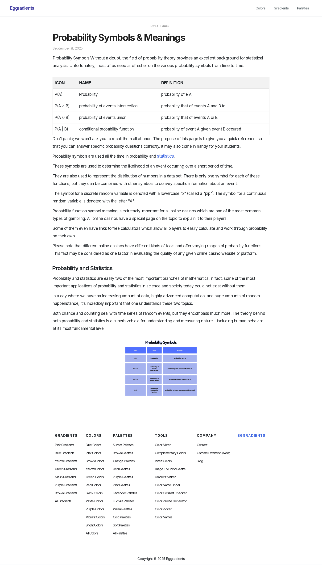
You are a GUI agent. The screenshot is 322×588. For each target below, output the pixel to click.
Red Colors (93, 485)
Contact (202, 445)
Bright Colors (94, 525)
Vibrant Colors (95, 517)
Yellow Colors (95, 469)
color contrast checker (170, 493)
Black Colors (94, 493)
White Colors (94, 501)
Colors (260, 8)
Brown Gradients (66, 493)
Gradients (281, 8)
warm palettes (122, 509)
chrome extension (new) (214, 453)
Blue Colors (93, 445)
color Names (163, 517)
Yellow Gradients (66, 461)
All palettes (120, 533)
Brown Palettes (123, 453)
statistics (165, 156)
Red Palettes (121, 469)
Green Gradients (66, 469)
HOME (152, 26)
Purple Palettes (123, 477)
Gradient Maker (165, 477)
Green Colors (95, 477)
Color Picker (163, 509)
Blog (200, 461)
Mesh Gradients (65, 477)
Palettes (303, 8)
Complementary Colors (170, 453)
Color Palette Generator (170, 501)
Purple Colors (95, 509)
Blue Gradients (64, 453)
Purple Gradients (66, 485)
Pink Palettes (121, 485)
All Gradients (63, 501)
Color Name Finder (167, 485)
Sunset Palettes (123, 445)
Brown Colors (95, 461)
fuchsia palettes (123, 501)
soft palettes (121, 525)
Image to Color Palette (170, 469)
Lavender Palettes (125, 493)
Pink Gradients (64, 445)
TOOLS (164, 26)
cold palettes (122, 517)
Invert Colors (163, 461)
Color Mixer (162, 445)
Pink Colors (93, 453)
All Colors (92, 533)
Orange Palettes (124, 461)
